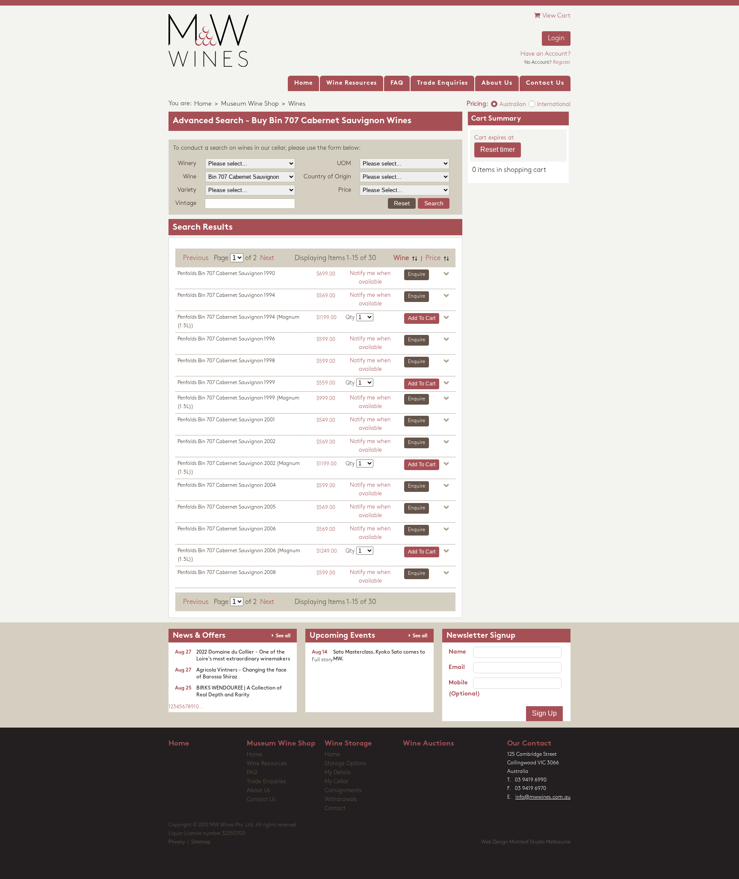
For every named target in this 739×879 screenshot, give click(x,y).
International (554, 104)
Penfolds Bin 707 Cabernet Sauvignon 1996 (226, 339)
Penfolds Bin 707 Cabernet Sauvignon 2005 (226, 507)
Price (433, 258)
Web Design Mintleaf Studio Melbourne (526, 842)
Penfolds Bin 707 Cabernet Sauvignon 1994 (226, 295)
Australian (513, 104)
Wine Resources (267, 764)
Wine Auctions (428, 743)
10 (196, 707)
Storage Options (346, 764)
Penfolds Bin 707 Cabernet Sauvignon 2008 (226, 572)
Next (267, 258)
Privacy (176, 842)
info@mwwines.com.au (543, 797)
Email (457, 667)
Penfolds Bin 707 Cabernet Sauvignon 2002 (226, 441)
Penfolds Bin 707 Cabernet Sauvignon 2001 (226, 420)
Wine (401, 258)
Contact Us (261, 799)
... (201, 707)
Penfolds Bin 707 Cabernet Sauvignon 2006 (226, 529)
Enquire (416, 274)
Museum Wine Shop (250, 104)
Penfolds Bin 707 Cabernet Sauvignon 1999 (226, 382)
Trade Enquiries (266, 781)
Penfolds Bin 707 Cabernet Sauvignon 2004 (226, 485)
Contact (335, 808)
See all (283, 636)
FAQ (252, 772)
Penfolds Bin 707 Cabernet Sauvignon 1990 (226, 273)
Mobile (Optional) (461, 688)
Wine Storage (348, 743)
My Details (338, 772)
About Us (258, 790)
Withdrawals (341, 799)
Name (457, 652)
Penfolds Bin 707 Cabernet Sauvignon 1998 (226, 361)
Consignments (343, 790)
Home (203, 104)
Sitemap (200, 842)
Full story (322, 660)
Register (562, 62)
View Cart (556, 16)
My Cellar (337, 781)
